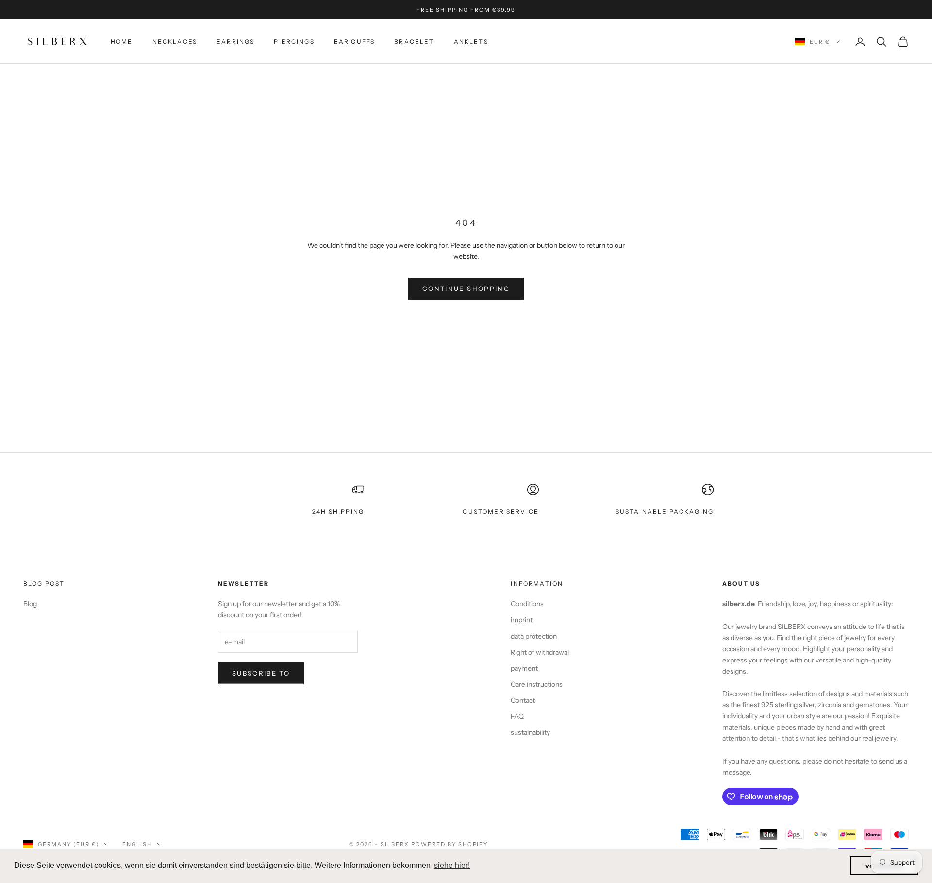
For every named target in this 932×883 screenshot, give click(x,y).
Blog (30, 603)
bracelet (414, 41)
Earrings (235, 41)
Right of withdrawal (540, 652)
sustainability (530, 732)
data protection (534, 636)
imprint (522, 619)
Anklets (471, 41)
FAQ (517, 716)
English (137, 844)
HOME (122, 41)
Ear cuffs (354, 41)
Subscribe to (261, 673)
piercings (294, 41)
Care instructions (537, 684)
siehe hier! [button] (452, 865)
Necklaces (174, 41)
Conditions (527, 603)
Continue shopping (466, 288)
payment (524, 668)
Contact (523, 700)
